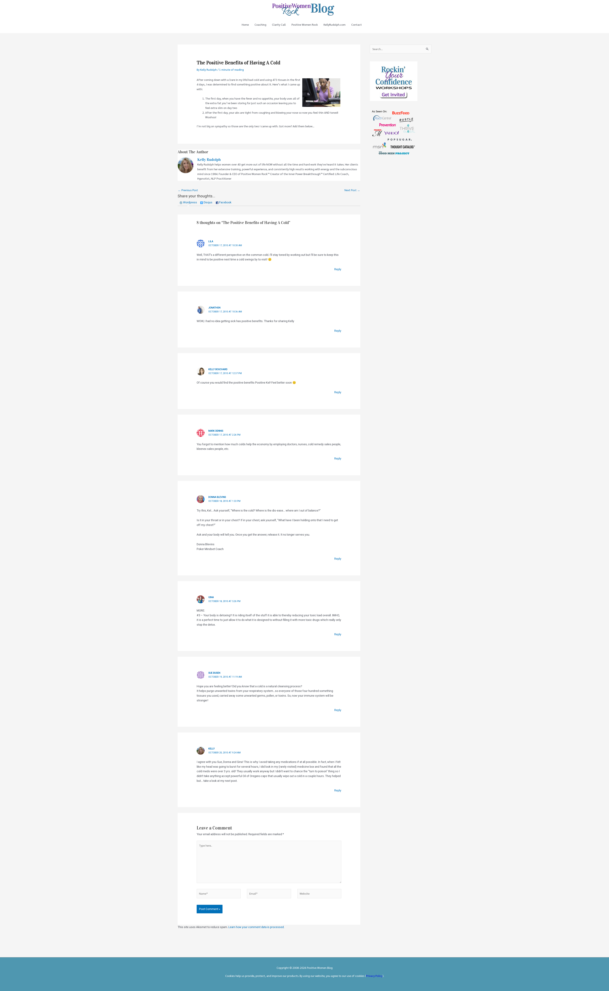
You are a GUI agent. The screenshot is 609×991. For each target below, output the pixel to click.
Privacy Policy (374, 976)
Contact (356, 24)
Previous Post (188, 190)
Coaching (260, 24)
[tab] (188, 202)
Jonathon (214, 307)
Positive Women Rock (304, 24)
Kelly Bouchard (217, 369)
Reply (337, 269)
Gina (211, 597)
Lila (210, 241)
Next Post (352, 190)
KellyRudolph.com (335, 24)
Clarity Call (279, 24)
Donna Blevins (217, 497)
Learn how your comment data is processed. (256, 927)
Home (245, 24)
